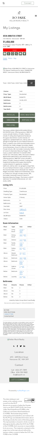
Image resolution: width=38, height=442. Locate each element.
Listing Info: (8, 184)
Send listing (11, 120)
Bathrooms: (7, 281)
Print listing (10, 125)
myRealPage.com (23, 390)
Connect (27, 3)
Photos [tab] (10, 58)
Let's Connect (19, 380)
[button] (14, 346)
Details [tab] (5, 58)
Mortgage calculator (27, 120)
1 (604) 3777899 (8, 314)
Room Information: (11, 223)
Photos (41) (11, 114)
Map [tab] (15, 58)
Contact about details (27, 114)
